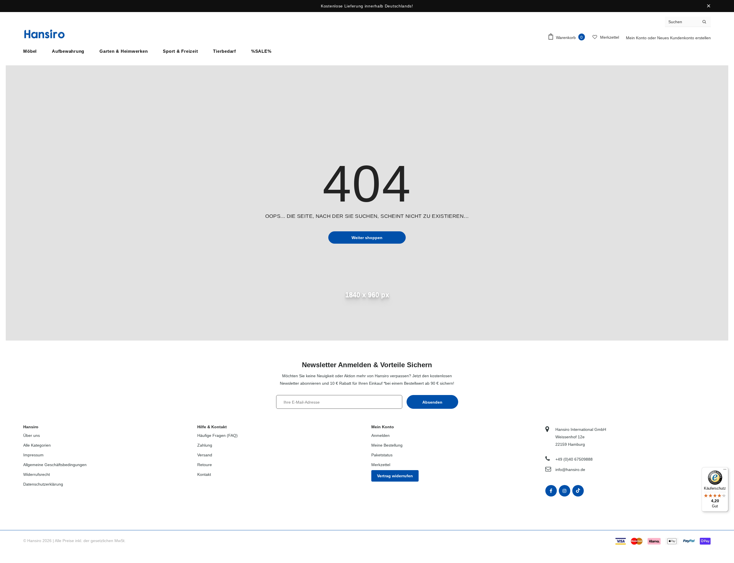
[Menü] (724, 470)
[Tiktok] (578, 490)
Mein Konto (637, 38)
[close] (709, 6)
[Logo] (44, 34)
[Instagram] (564, 490)
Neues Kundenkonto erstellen (684, 38)
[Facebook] (551, 490)
